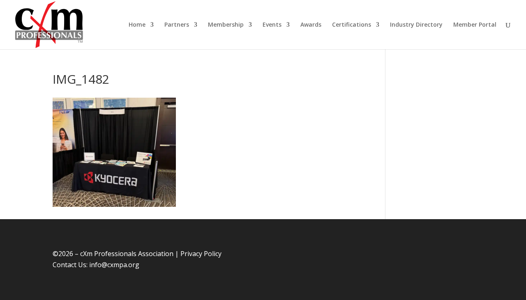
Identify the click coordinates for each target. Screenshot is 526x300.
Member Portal (474, 25)
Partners (176, 25)
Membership (226, 25)
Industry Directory (416, 25)
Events (272, 25)
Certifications (351, 25)
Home (137, 25)
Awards (310, 25)
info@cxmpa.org (114, 264)
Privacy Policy (200, 253)
